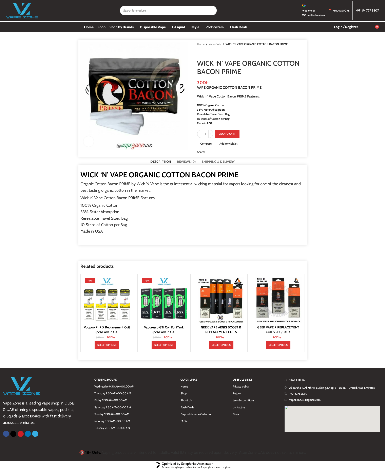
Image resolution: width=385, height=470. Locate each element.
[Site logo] (22, 10)
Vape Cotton (105, 197)
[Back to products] (204, 52)
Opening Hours (105, 379)
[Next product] (209, 52)
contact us (239, 407)
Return (237, 393)
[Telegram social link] (226, 152)
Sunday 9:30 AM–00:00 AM (111, 414)
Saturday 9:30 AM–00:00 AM (112, 407)
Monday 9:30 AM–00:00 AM (112, 421)
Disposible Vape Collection (196, 414)
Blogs (236, 414)
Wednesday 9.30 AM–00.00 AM (114, 386)
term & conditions (243, 400)
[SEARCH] (212, 10)
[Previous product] (199, 52)
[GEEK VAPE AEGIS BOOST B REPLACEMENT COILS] (221, 300)
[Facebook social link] (207, 152)
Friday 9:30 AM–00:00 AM (110, 400)
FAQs (183, 421)
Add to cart (227, 133)
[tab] (160, 161)
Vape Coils (215, 44)
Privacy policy (241, 386)
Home (201, 44)
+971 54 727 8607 (367, 10)
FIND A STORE (341, 10)
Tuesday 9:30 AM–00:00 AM (112, 428)
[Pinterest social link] (216, 152)
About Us (186, 400)
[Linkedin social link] (221, 152)
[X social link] (212, 152)
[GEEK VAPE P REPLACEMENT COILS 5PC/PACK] (278, 300)
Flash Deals (187, 407)
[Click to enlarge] (88, 141)
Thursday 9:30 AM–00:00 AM (112, 393)
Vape (154, 183)
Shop (183, 393)
